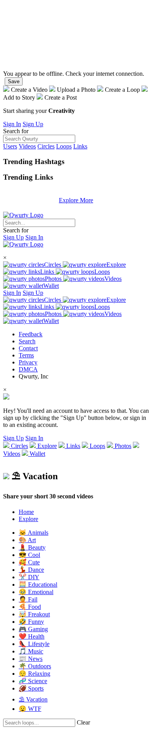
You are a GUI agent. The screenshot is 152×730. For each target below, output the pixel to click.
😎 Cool (29, 555)
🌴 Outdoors (35, 666)
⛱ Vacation (33, 699)
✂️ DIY (29, 577)
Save (13, 81)
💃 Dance (31, 569)
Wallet (51, 285)
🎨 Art (27, 540)
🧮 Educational (38, 584)
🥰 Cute (29, 562)
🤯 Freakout (34, 614)
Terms (26, 355)
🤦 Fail (28, 599)
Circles (46, 146)
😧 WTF (30, 708)
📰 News (30, 658)
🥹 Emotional (36, 592)
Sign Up (33, 124)
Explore (116, 264)
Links (80, 146)
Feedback (30, 334)
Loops (64, 146)
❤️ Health (31, 636)
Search (27, 341)
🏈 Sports (31, 688)
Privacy (28, 362)
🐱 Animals (33, 532)
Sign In (12, 124)
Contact (28, 348)
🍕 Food (30, 606)
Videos (27, 146)
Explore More (76, 200)
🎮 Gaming (33, 629)
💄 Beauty (32, 547)
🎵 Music (31, 651)
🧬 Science (33, 681)
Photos (54, 278)
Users (10, 146)
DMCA (28, 369)
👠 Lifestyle (34, 644)
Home (26, 512)
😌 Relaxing (34, 673)
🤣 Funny (31, 621)
